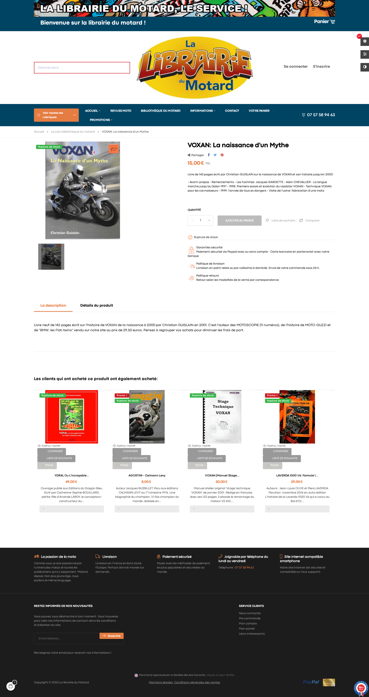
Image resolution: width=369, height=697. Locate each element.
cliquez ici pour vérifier (220, 675)
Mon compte (248, 623)
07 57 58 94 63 (321, 115)
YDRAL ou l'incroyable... (71, 475)
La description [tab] (53, 305)
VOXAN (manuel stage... (222, 475)
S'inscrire (321, 66)
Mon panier (247, 628)
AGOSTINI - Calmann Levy (147, 475)
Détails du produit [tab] (96, 305)
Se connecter (296, 66)
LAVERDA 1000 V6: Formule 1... (297, 475)
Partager (209, 155)
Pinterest (222, 155)
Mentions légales (161, 682)
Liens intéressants (252, 634)
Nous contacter (250, 613)
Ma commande (250, 618)
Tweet (215, 155)
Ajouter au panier (240, 220)
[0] (267, 67)
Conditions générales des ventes (197, 682)
